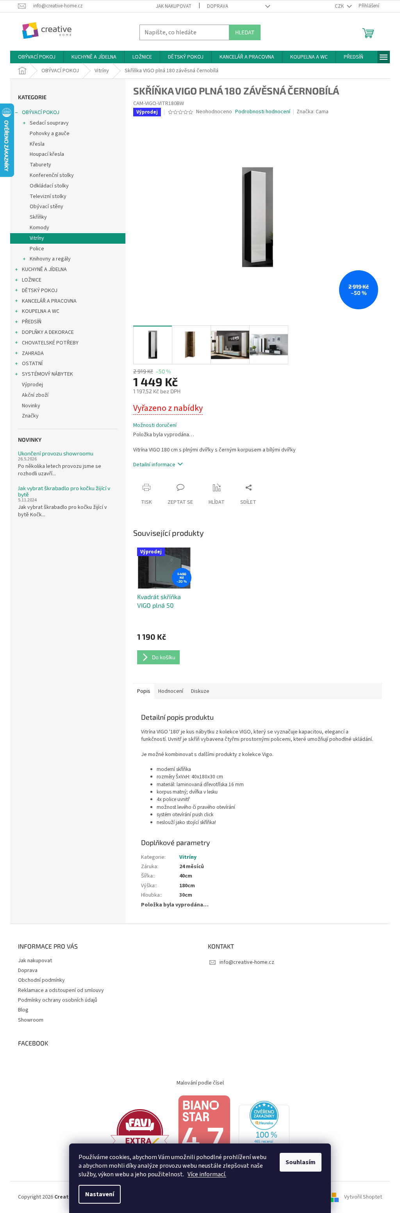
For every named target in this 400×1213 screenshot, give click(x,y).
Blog (23, 1010)
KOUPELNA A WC (40, 311)
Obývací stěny (46, 206)
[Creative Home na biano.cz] (204, 1132)
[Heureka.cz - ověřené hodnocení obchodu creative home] (264, 1132)
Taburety (40, 165)
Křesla (37, 144)
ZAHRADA (33, 353)
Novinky (31, 406)
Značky (30, 416)
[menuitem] (36, 57)
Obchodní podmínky (41, 980)
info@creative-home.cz (247, 962)
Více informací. (207, 1174)
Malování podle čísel (200, 1083)
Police (37, 249)
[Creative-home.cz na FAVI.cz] (140, 1132)
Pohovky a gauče (50, 133)
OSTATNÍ (32, 363)
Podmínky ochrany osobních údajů (57, 1000)
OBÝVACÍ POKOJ (40, 112)
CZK (340, 6)
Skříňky (38, 217)
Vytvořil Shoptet (363, 1197)
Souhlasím (301, 1162)
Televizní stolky (48, 196)
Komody (39, 228)
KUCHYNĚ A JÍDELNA (44, 269)
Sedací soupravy (49, 123)
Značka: (312, 112)
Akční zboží (35, 395)
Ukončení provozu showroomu (55, 453)
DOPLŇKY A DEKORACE (48, 332)
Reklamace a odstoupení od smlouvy (61, 990)
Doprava (217, 6)
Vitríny (37, 238)
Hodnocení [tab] (170, 691)
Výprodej (32, 385)
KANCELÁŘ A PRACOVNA (49, 301)
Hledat (244, 32)
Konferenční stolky (52, 175)
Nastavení (99, 1194)
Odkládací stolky (49, 186)
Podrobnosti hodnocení (262, 112)
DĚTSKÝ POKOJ (39, 290)
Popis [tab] (143, 691)
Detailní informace (154, 465)
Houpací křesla (47, 154)
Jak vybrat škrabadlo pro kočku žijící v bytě (64, 491)
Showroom (30, 1020)
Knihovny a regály (50, 259)
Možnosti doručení (155, 425)
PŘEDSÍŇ (31, 322)
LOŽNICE (31, 280)
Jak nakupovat (173, 6)
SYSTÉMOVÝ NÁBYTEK (47, 374)
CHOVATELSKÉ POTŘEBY (50, 343)
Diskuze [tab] (200, 691)
